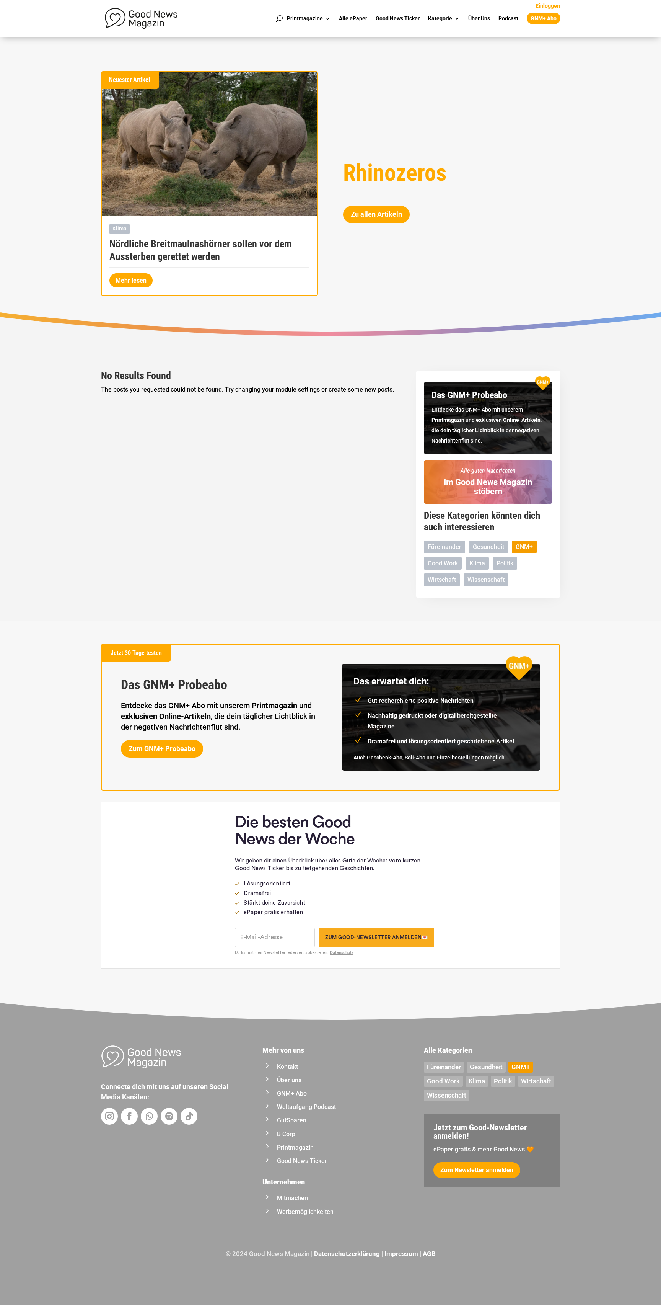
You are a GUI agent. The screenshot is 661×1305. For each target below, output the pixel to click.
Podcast (508, 18)
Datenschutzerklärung (347, 1254)
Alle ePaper (353, 18)
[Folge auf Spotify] (169, 1116)
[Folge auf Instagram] (109, 1116)
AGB (429, 1254)
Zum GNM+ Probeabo (162, 749)
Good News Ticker (398, 18)
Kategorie (440, 18)
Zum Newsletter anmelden (476, 1170)
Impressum (401, 1254)
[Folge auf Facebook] (129, 1116)
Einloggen (548, 6)
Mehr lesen (131, 280)
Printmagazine (305, 18)
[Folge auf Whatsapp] (149, 1116)
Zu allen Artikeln (376, 214)
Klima (119, 228)
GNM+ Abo (544, 18)
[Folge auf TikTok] (189, 1116)
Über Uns (479, 18)
